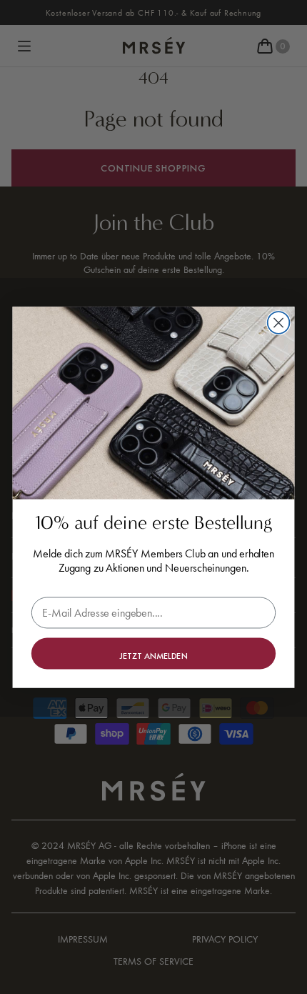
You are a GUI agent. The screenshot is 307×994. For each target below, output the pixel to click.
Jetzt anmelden (154, 655)
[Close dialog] (279, 323)
